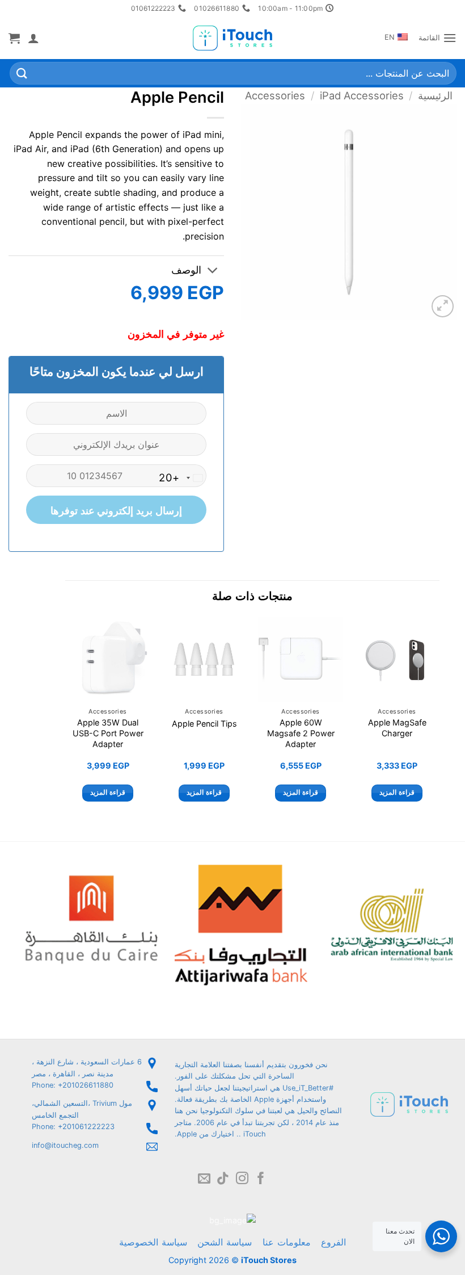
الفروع (333, 1242)
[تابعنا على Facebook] (261, 1179)
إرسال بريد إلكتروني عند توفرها (115, 511)
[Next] (65, 719)
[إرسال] (22, 73)
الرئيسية (435, 95)
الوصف (186, 270)
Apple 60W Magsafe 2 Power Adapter (301, 733)
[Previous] (438, 719)
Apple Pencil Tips (204, 723)
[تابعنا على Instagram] (242, 1179)
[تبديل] (213, 271)
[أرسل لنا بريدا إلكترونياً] (204, 1179)
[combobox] (182, 478)
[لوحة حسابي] (33, 38)
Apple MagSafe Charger (397, 728)
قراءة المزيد (396, 792)
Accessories (275, 95)
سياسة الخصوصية (153, 1242)
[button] (437, 38)
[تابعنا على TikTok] (223, 1179)
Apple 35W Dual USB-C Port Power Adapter (108, 733)
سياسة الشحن (224, 1242)
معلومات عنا (287, 1242)
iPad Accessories (362, 95)
